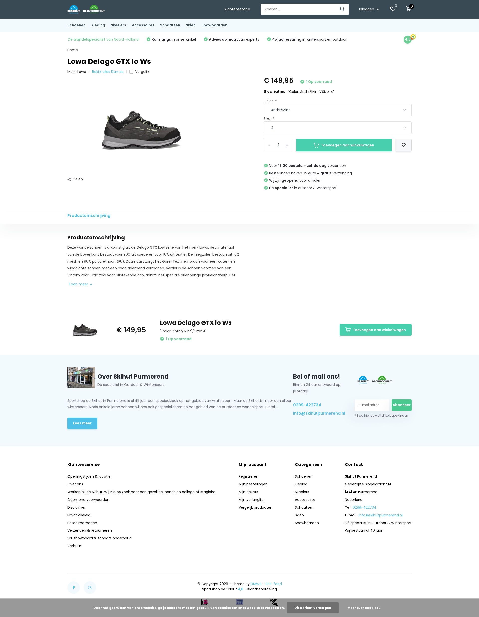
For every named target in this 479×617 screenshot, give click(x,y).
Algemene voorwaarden (88, 499)
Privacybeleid (78, 515)
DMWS (256, 583)
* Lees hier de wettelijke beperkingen (381, 415)
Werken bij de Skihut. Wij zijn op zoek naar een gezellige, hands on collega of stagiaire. (141, 491)
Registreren (248, 476)
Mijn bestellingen (253, 484)
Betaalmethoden (82, 522)
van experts (234, 39)
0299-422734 (307, 405)
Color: (270, 100)
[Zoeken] (342, 9)
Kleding (98, 25)
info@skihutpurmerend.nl (318, 413)
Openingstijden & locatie (89, 476)
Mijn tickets (248, 491)
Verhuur (74, 545)
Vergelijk (142, 71)
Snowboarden (214, 25)
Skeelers (118, 25)
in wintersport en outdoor (309, 39)
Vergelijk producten (255, 507)
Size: (269, 118)
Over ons (75, 484)
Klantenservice (237, 9)
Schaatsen (170, 25)
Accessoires (143, 25)
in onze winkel (174, 39)
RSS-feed (274, 583)
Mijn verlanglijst (252, 499)
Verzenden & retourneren (89, 530)
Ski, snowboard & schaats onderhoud (99, 538)
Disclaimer (76, 507)
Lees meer (82, 423)
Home (72, 49)
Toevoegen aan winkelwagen (347, 145)
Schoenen (76, 25)
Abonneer (402, 404)
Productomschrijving (88, 215)
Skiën (191, 25)
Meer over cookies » (364, 608)
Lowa (81, 71)
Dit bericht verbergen (312, 608)
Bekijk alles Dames (107, 71)
